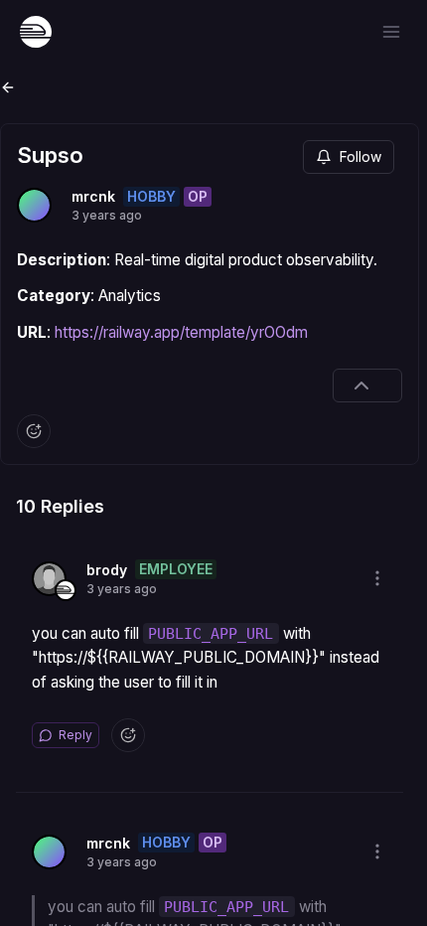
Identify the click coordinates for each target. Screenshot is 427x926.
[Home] (36, 32)
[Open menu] (391, 32)
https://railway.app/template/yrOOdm (181, 332)
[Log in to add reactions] (34, 431)
